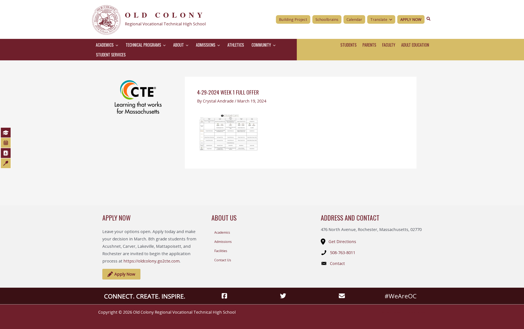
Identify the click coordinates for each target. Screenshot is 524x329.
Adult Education (415, 45)
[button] (116, 45)
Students (348, 45)
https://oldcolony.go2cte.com (151, 261)
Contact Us (222, 260)
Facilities (220, 251)
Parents (369, 45)
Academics (222, 232)
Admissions (223, 241)
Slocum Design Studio (411, 312)
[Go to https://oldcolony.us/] (161, 19)
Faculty (388, 45)
